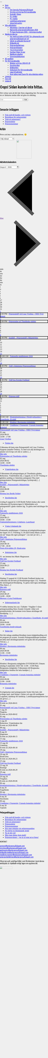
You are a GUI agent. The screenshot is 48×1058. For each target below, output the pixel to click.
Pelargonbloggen (16, 47)
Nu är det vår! (10, 833)
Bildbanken (14, 67)
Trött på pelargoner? (13, 119)
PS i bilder (13, 16)
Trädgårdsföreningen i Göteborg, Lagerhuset (17, 522)
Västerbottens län (11, 469)
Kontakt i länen (15, 14)
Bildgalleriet (14, 43)
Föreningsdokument (17, 56)
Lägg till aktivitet (16, 72)
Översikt (8, 79)
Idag (1, 218)
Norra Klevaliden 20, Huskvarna (12, 548)
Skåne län (9, 631)
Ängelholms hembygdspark (10, 627)
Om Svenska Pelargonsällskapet (21, 10)
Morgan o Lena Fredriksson (11, 598)
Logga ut (8, 81)
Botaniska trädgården (8, 684)
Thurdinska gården (7, 465)
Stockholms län (11, 498)
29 (1, 394)
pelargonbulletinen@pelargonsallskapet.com (16, 857)
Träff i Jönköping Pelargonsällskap (22, 366)
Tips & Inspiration (16, 50)
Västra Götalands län (13, 526)
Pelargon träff (14, 396)
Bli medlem (9, 59)
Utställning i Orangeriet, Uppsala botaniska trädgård (20, 675)
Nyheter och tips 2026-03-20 (20, 63)
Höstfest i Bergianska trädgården (22, 422)
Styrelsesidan (15, 65)
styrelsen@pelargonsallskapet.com (13, 848)
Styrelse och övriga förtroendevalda (23, 12)
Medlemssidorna (11, 34)
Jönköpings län (11, 552)
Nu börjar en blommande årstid (17, 831)
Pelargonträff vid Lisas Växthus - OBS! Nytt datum (20, 430)
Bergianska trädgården (8, 655)
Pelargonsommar (11, 124)
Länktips (8, 76)
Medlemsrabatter (16, 54)
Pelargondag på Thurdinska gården (22, 321)
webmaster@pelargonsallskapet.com (13, 850)
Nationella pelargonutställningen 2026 (24, 30)
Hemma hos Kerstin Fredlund (11, 570)
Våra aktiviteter (10, 25)
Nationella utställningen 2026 (21, 356)
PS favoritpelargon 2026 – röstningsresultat (26, 32)
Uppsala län (9, 688)
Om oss (7, 7)
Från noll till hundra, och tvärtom (18, 115)
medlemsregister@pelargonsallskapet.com (16, 855)
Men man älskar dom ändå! (15, 835)
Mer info (3, 454)
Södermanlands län (12, 602)
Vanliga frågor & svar (17, 52)
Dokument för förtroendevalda (21, 70)
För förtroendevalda (12, 61)
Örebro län (9, 443)
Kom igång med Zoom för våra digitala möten (26, 74)
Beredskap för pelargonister (15, 117)
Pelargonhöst (10, 121)
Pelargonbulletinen (17, 45)
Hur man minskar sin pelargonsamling (19, 828)
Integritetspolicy (16, 23)
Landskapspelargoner (18, 21)
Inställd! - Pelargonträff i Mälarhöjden (23, 338)
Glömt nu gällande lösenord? (20, 41)
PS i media (13, 19)
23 (1, 377)
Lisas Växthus (5, 439)
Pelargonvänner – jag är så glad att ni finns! (22, 837)
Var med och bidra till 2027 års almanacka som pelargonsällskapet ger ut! (27, 37)
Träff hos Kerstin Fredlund (19, 380)
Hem (6, 5)
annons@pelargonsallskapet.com (12, 846)
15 (1, 354)
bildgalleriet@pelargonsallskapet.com (14, 852)
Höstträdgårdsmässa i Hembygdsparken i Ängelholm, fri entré (24, 618)
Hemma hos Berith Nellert (10, 493)
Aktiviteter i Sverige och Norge (21, 27)
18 (1, 363)
